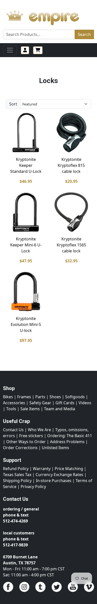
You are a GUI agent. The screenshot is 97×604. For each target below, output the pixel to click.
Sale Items (30, 408)
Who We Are (39, 429)
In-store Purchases (53, 480)
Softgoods (75, 397)
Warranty (41, 468)
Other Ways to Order (26, 441)
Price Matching (69, 468)
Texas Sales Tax (17, 474)
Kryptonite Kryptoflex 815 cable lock (71, 165)
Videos (85, 402)
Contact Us (13, 429)
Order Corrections (20, 447)
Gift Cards (64, 402)
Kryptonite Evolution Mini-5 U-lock (26, 324)
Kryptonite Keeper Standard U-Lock (26, 165)
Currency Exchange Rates (59, 474)
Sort (13, 104)
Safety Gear (40, 402)
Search (84, 34)
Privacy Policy (33, 486)
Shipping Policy (17, 480)
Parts (40, 397)
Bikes (8, 397)
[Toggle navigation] (10, 50)
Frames (24, 397)
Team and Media (59, 408)
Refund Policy (16, 468)
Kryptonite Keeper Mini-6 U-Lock (26, 245)
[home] (47, 16)
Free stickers (31, 435)
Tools (11, 408)
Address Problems (67, 441)
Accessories (14, 402)
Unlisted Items (55, 447)
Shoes (55, 397)
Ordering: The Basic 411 (69, 435)
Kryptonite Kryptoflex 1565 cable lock (71, 245)
